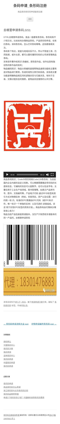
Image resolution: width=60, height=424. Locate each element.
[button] (30, 131)
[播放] (7, 174)
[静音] (47, 174)
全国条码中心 (9, 345)
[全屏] (52, 174)
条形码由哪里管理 (11, 394)
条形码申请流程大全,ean (16, 324)
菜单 (30, 19)
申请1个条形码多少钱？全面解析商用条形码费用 (23, 397)
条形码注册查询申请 (11, 415)
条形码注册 (8, 349)
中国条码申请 (9, 363)
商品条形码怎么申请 (12, 387)
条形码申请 (8, 359)
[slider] (27, 174)
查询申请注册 (37, 302)
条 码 (25, 305)
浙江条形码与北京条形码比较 (15, 390)
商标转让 (7, 342)
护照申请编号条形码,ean (44, 324)
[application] (29, 131)
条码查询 (7, 352)
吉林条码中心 (9, 356)
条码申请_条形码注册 (30, 6)
